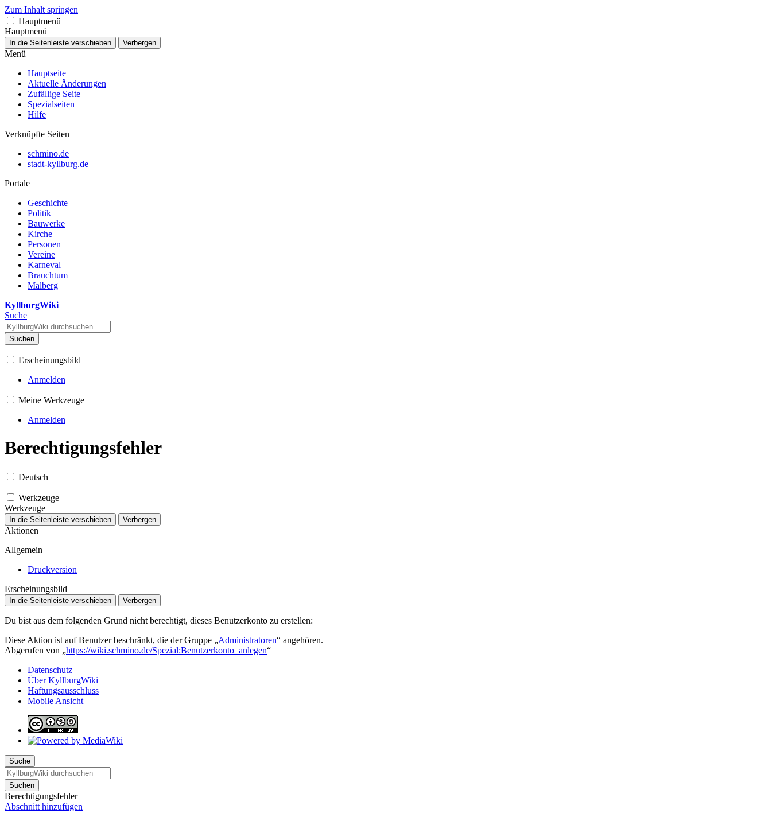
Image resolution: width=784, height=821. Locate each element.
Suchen (21, 338)
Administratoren (247, 640)
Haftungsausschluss (63, 690)
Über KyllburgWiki (63, 680)
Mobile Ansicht (55, 701)
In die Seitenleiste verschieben (60, 42)
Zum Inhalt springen (41, 9)
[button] (10, 20)
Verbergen (139, 42)
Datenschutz (50, 670)
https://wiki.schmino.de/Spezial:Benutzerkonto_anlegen (166, 650)
